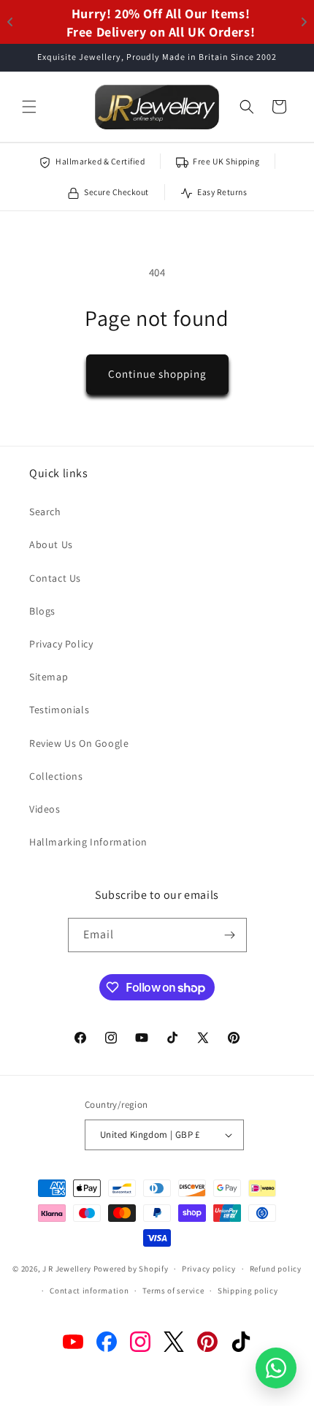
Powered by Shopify (131, 1269)
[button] (29, 107)
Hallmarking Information (88, 841)
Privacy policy (209, 1269)
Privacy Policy (61, 643)
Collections (56, 776)
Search (45, 511)
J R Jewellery (66, 1269)
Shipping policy (248, 1290)
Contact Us (55, 578)
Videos (45, 809)
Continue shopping (157, 374)
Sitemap (48, 676)
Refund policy (276, 1269)
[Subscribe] (230, 935)
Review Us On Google (79, 743)
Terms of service (173, 1290)
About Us (51, 544)
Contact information (89, 1290)
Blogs (42, 611)
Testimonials (59, 709)
